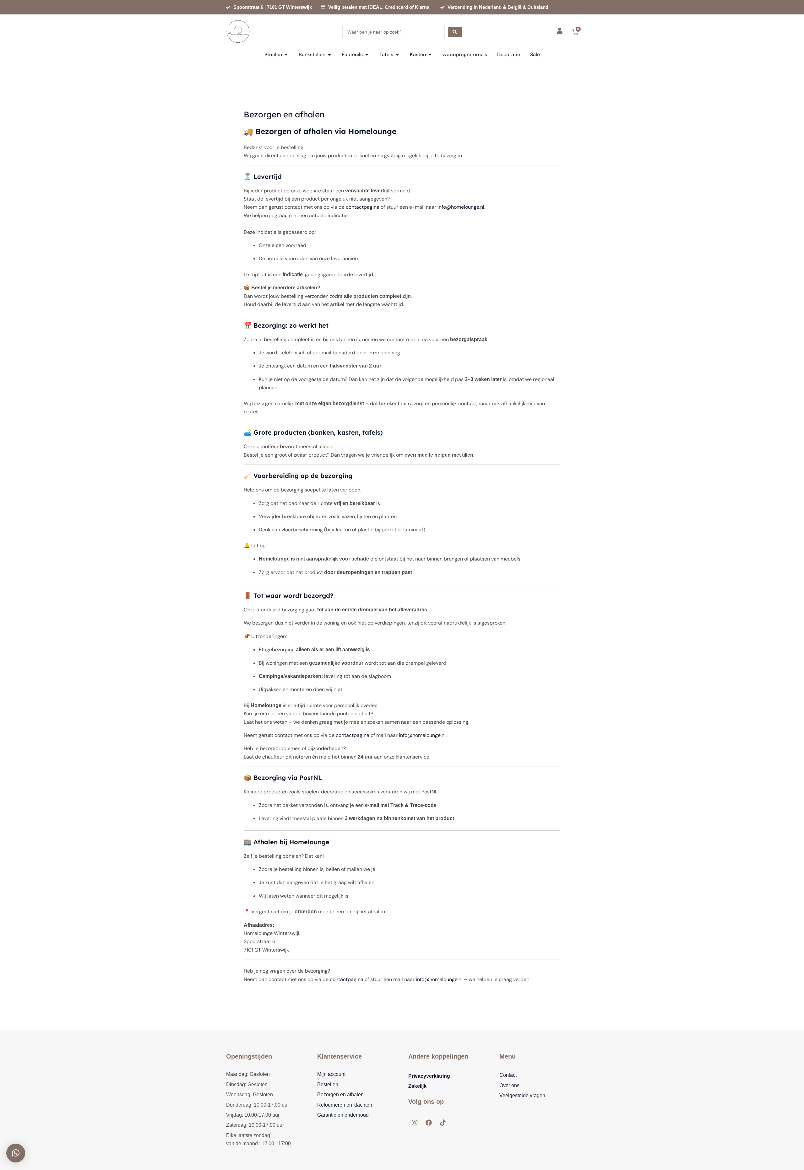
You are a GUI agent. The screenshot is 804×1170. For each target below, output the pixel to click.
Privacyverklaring (429, 1076)
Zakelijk (417, 1086)
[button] (15, 1153)
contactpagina (362, 207)
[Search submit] (455, 32)
